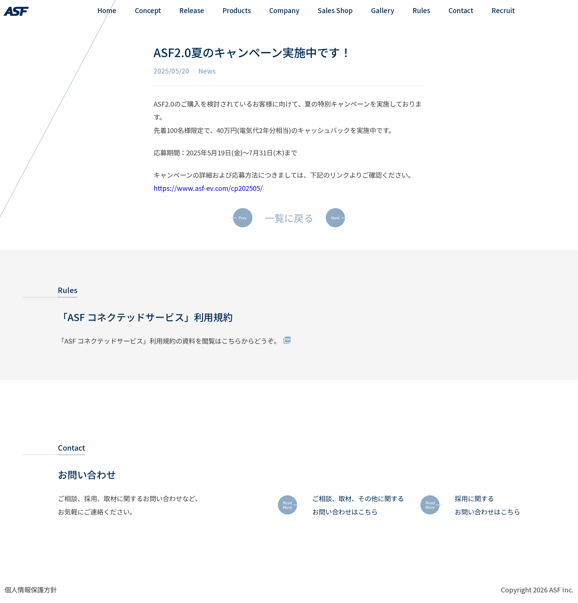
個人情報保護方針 (31, 589)
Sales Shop (335, 10)
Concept (148, 10)
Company (284, 10)
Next (335, 218)
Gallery (382, 10)
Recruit (503, 10)
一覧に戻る (289, 218)
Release (191, 10)
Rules (421, 10)
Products (236, 10)
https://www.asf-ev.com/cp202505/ (208, 188)
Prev (242, 218)
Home (106, 10)
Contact (460, 10)
